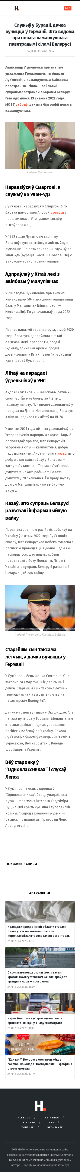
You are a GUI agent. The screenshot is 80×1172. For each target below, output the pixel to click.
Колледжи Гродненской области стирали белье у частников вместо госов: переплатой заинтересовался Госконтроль (38, 931)
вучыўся (57, 212)
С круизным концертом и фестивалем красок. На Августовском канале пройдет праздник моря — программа (37, 977)
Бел (67, 8)
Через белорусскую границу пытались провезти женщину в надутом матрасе (35, 1021)
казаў (61, 453)
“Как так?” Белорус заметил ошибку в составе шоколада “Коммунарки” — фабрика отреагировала (39, 1064)
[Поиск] (55, 8)
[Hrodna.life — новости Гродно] (17, 8)
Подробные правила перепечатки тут (45, 1165)
